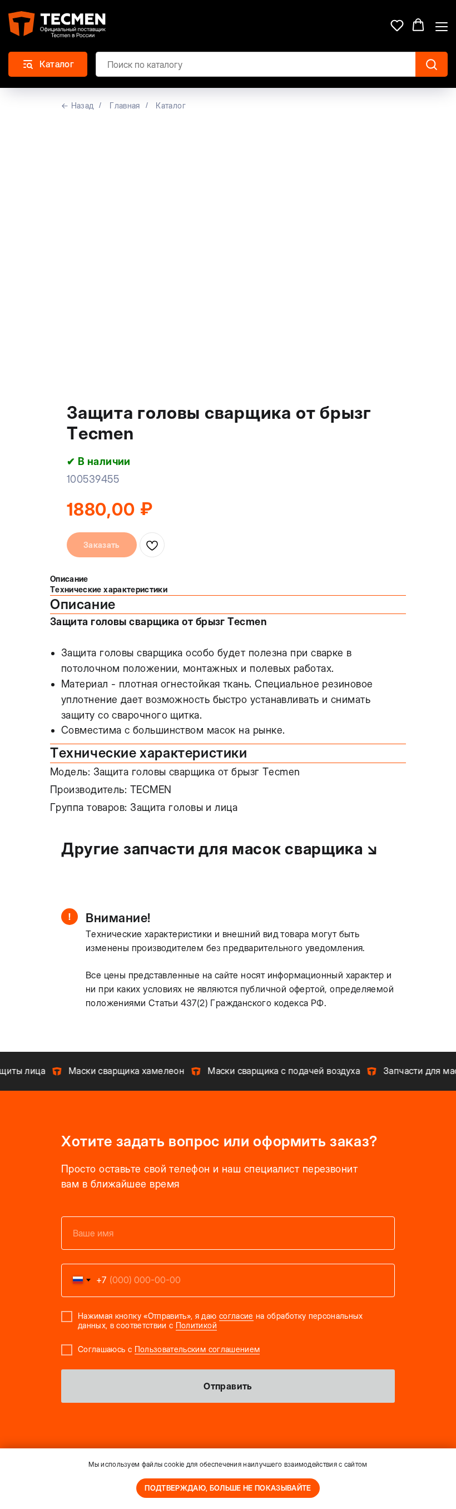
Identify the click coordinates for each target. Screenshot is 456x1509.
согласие (236, 1315)
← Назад (77, 105)
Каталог (170, 105)
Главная (125, 105)
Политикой (196, 1325)
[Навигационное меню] (441, 26)
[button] (397, 25)
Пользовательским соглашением (197, 1349)
